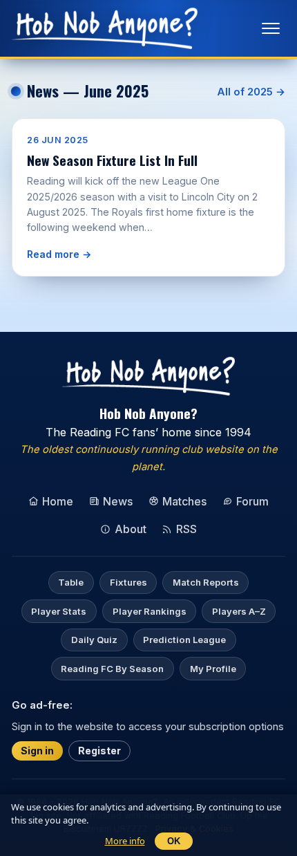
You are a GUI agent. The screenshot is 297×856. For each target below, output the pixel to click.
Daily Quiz (94, 639)
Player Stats (58, 611)
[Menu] (270, 28)
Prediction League (184, 639)
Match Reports (206, 582)
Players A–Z (239, 611)
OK (173, 841)
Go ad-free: (42, 704)
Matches (184, 501)
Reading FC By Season (112, 668)
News (118, 501)
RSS (186, 529)
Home (57, 501)
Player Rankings (149, 611)
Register (99, 750)
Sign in (37, 750)
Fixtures (128, 582)
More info (125, 841)
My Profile (213, 668)
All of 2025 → (251, 92)
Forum (252, 501)
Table (71, 582)
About (130, 529)
